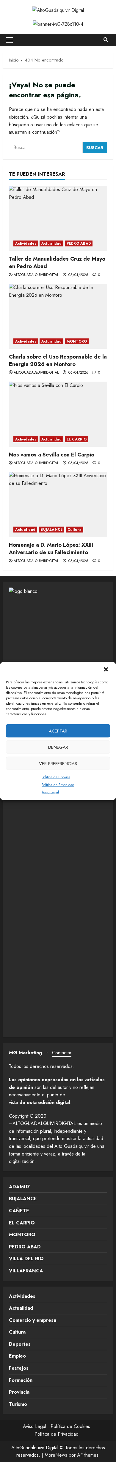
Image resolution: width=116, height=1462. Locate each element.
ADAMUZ (19, 1186)
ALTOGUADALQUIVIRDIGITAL (36, 274)
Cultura (74, 529)
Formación (20, 1380)
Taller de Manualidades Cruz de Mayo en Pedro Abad (57, 262)
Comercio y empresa (32, 1320)
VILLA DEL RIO (26, 1258)
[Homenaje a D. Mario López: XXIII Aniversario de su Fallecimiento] (58, 504)
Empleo (17, 1356)
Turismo (18, 1404)
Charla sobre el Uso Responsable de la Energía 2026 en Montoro (58, 360)
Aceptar (58, 730)
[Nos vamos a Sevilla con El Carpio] (58, 414)
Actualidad (51, 243)
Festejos (19, 1368)
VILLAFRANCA (26, 1270)
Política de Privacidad (58, 784)
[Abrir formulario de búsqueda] (106, 40)
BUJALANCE (51, 529)
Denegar (58, 747)
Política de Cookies (56, 777)
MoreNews (56, 1455)
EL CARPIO (77, 439)
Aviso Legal (50, 792)
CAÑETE (19, 1210)
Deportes (20, 1344)
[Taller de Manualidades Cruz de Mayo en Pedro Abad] (58, 218)
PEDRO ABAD (79, 243)
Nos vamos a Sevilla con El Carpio (51, 455)
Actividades (25, 243)
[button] (106, 670)
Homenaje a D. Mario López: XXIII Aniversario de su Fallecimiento (51, 548)
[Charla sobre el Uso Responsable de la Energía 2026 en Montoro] (58, 316)
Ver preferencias (58, 763)
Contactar (61, 1052)
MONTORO (77, 341)
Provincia (19, 1392)
